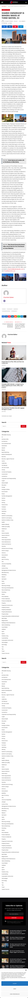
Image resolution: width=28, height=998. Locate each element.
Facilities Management (7, 496)
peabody (16, 309)
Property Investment (6, 609)
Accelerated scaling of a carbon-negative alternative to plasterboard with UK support (18, 932)
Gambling (4, 511)
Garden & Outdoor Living (7, 520)
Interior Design (5, 550)
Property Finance (5, 607)
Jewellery (4, 557)
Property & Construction (7, 605)
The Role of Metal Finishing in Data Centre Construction (17, 938)
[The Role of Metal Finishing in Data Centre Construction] (5, 938)
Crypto (3, 480)
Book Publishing (5, 452)
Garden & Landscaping (7, 515)
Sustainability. (5, 638)
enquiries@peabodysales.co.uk (16, 269)
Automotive (4, 445)
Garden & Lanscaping (7, 517)
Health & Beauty (5, 524)
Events (3, 493)
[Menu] (2, 2)
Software (4, 629)
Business (4, 456)
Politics (3, 594)
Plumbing (4, 592)
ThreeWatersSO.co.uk (9, 271)
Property (4, 603)
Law (2, 561)
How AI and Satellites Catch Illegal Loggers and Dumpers (17, 951)
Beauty (3, 450)
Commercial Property (6, 472)
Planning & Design (5, 9)
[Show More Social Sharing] (25, 26)
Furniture (4, 509)
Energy (3, 487)
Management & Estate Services (9, 570)
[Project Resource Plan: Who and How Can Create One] (14, 352)
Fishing (3, 502)
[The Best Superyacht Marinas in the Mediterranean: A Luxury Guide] (5, 945)
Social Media (4, 627)
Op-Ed (3, 583)
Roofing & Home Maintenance (8, 622)
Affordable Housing (6, 434)
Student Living (5, 635)
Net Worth (4, 579)
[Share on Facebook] (4, 26)
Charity (3, 469)
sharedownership (6, 311)
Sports (3, 633)
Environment (5, 491)
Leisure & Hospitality (6, 563)
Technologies (5, 642)
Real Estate (4, 618)
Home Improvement (6, 539)
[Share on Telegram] (20, 26)
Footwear (4, 507)
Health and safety (6, 526)
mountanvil (9, 309)
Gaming (3, 513)
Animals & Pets (5, 439)
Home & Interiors (6, 535)
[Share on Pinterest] (15, 26)
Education (4, 485)
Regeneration (5, 620)
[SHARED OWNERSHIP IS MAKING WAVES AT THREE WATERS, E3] (14, 37)
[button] (26, 970)
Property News (5, 614)
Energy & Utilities (6, 489)
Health (3, 522)
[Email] (4, 301)
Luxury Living (5, 568)
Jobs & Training (5, 559)
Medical (3, 576)
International (5, 555)
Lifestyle (3, 566)
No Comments (22, 21)
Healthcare (4, 528)
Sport (3, 631)
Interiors (4, 552)
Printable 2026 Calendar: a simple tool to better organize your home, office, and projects (13, 385)
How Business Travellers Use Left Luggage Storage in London (13, 408)
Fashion (3, 498)
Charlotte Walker (9, 21)
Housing (4, 546)
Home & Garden (5, 533)
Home (9, 6)
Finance (3, 500)
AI (2, 437)
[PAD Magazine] (14, 2)
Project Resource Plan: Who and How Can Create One (13, 362)
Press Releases (5, 596)
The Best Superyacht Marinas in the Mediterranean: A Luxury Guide (18, 945)
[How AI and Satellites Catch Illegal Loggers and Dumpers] (5, 952)
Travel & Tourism (5, 653)
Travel (3, 651)
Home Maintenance (6, 542)
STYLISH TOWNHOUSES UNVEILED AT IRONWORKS (7, 325)
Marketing (4, 574)
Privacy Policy (13, 922)
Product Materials (6, 598)
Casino (3, 461)
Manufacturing (5, 572)
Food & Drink (5, 504)
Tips (3, 646)
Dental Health (5, 482)
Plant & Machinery (6, 590)
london (3, 309)
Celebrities (4, 463)
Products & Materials (6, 601)
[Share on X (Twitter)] (9, 26)
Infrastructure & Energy (7, 548)
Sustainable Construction (7, 640)
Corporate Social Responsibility (9, 478)
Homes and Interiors (6, 544)
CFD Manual (4, 465)
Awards (3, 448)
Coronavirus (4, 476)
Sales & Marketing (6, 625)
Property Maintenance (7, 611)
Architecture (4, 441)
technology (4, 644)
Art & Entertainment (6, 443)
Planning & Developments (8, 587)
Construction (5, 474)
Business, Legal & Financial (8, 458)
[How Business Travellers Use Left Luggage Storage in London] (14, 398)
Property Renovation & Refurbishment (10, 616)
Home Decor (4, 537)
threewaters (14, 311)
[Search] (26, 2)
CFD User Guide (5, 467)
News (3, 581)
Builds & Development (7, 454)
